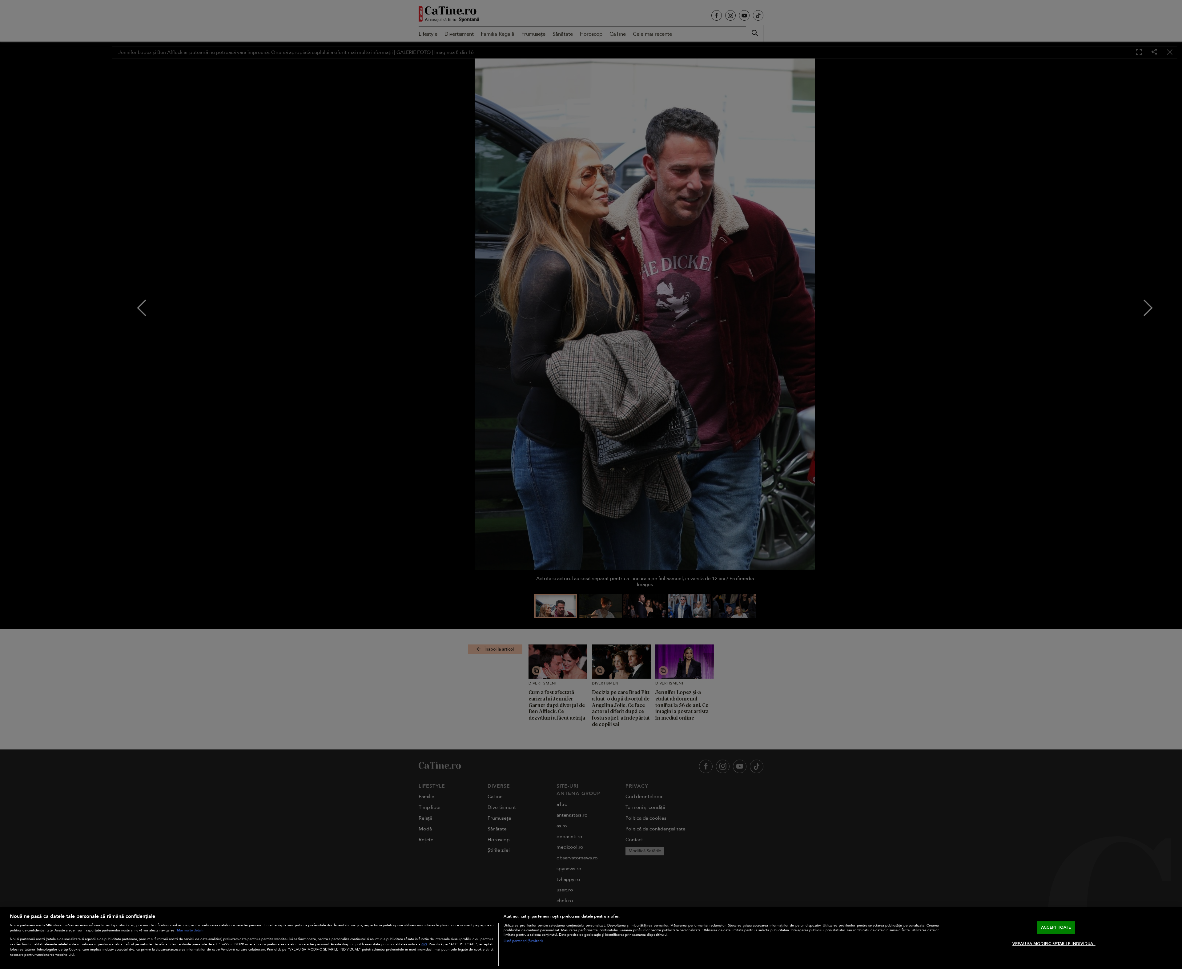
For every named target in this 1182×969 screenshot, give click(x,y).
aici (424, 944)
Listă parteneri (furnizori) (523, 941)
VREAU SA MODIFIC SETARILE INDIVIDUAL (1054, 944)
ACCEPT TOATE (1056, 927)
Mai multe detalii (190, 930)
